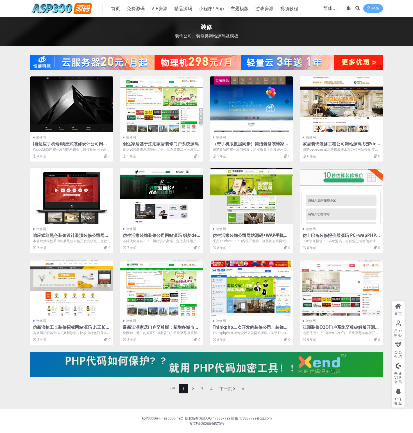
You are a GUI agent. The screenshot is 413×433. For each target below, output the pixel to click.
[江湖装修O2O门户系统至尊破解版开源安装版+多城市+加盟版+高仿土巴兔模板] (341, 287)
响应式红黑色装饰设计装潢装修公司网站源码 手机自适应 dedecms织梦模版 (71, 237)
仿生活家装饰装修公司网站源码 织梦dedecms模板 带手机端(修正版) (161, 237)
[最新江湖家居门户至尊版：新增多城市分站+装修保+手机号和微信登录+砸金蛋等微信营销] (161, 287)
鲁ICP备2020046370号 (206, 423)
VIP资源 (159, 8)
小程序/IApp (211, 8)
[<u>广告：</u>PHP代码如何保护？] (206, 364)
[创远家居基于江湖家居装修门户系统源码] (161, 104)
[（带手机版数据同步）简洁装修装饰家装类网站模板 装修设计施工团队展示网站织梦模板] (251, 104)
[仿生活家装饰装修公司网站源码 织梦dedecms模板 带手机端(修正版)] (161, 196)
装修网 (41, 137)
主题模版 (240, 8)
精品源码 (183, 8)
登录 (375, 8)
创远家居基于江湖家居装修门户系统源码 (161, 143)
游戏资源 (264, 8)
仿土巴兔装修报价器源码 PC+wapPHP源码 (339, 237)
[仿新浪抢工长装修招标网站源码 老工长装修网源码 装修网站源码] (71, 287)
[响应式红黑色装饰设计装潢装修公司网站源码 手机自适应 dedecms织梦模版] (71, 196)
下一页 (225, 388)
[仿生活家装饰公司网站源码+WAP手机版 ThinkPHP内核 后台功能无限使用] (251, 196)
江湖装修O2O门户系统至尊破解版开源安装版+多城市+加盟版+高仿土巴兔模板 (341, 329)
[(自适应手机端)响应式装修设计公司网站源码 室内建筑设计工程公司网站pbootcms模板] (71, 104)
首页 (115, 8)
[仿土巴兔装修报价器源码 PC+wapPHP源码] (341, 196)
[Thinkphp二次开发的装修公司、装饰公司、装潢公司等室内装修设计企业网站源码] (251, 287)
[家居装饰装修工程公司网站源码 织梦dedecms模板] (341, 104)
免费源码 (136, 8)
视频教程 (289, 8)
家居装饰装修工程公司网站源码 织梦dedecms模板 (341, 146)
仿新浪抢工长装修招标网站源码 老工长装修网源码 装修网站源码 (71, 329)
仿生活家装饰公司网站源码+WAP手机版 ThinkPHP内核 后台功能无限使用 (250, 237)
